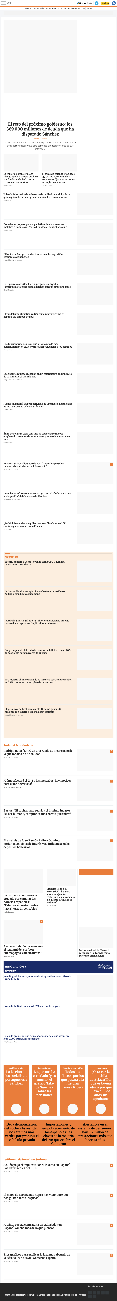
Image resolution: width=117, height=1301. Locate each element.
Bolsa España (39, 8)
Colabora (105, 3)
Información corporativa (16, 1295)
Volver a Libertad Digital (84, 3)
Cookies (55, 1295)
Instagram (98, 1292)
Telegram (90, 1296)
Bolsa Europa (51, 8)
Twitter (94, 1292)
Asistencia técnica (68, 1295)
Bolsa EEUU (62, 8)
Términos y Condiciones (39, 1295)
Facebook (90, 1292)
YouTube (103, 1292)
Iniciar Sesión (114, 3)
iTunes (94, 1296)
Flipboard (107, 1292)
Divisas (89, 8)
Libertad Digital (46, 1289)
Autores (82, 1295)
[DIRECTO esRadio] (96, 3)
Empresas (28, 8)
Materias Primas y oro (76, 8)
